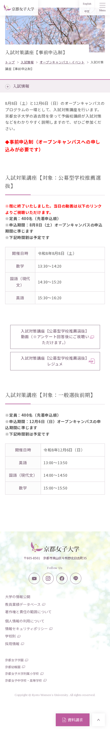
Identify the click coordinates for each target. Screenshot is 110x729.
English (87, 3)
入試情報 (21, 86)
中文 (87, 11)
